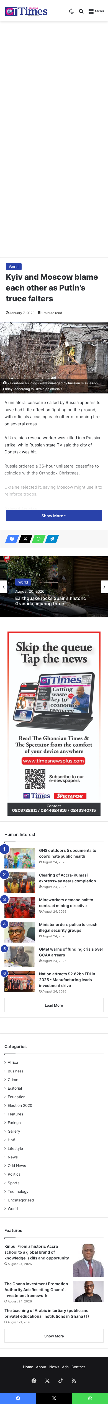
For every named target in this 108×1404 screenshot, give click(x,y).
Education (16, 1097)
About (41, 1367)
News (13, 1157)
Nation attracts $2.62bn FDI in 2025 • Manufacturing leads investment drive (67, 979)
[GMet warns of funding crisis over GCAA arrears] (19, 956)
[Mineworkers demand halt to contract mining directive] (19, 907)
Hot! (11, 1140)
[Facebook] (10, 539)
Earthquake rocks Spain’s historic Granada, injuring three (50, 601)
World (14, 266)
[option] (54, 586)
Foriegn (14, 1122)
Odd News (17, 1165)
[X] (23, 539)
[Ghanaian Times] (26, 10)
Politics (14, 1174)
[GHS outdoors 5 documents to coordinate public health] (19, 858)
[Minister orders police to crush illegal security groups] (19, 932)
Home (28, 1367)
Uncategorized (21, 1200)
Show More (53, 515)
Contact (78, 1367)
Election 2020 (20, 1105)
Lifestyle (15, 1148)
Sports (13, 1183)
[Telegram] (50, 539)
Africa (13, 1062)
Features (15, 1114)
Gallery (14, 1131)
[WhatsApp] (37, 539)
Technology (18, 1191)
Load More (54, 1005)
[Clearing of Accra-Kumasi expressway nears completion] (19, 882)
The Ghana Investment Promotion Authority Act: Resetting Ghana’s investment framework (36, 1289)
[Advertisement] (54, 81)
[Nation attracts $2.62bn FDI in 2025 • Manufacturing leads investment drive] (19, 981)
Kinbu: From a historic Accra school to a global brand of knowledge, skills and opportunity (36, 1252)
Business (16, 1071)
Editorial (15, 1088)
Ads (65, 1367)
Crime (13, 1079)
